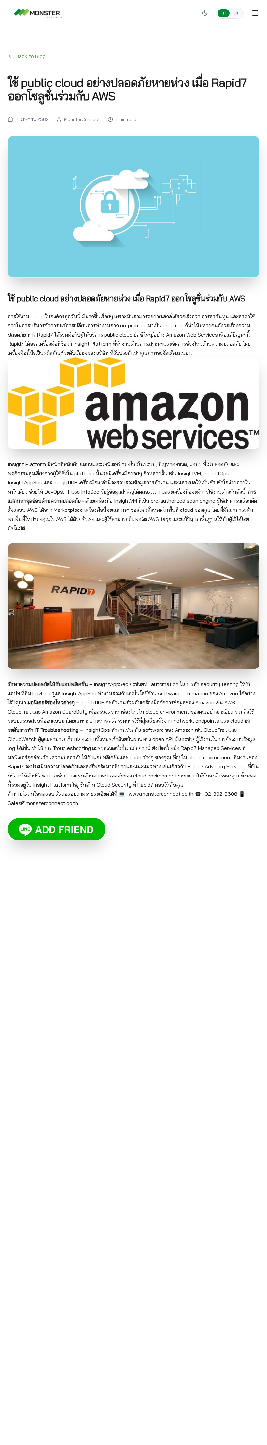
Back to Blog (31, 56)
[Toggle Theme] (205, 13)
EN (235, 13)
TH (223, 13)
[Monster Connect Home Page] (37, 13)
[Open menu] (255, 13)
